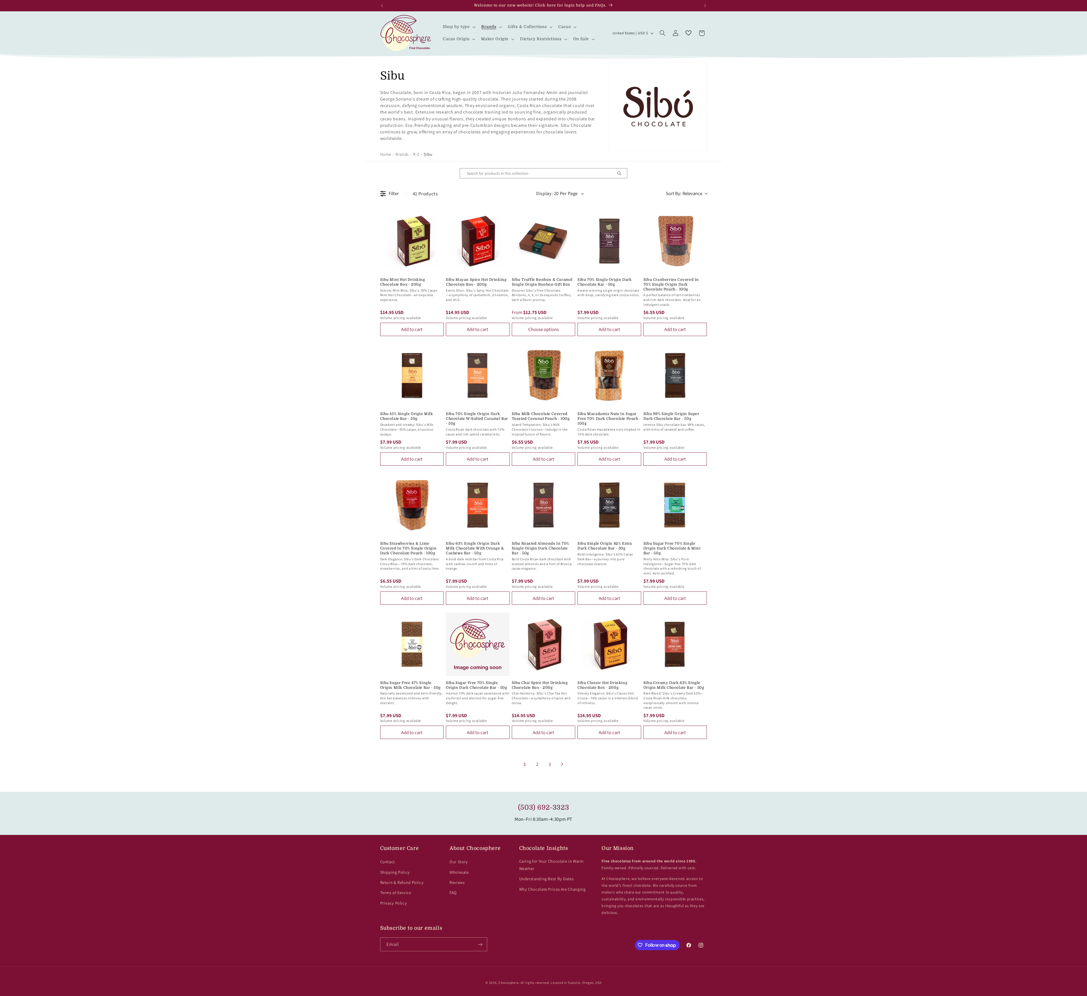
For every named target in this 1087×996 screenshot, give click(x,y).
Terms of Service (395, 892)
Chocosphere (508, 982)
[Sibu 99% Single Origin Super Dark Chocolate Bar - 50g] (675, 375)
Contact (387, 861)
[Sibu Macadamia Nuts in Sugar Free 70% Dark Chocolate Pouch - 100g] (609, 375)
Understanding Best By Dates (546, 878)
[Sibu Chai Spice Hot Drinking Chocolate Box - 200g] (543, 644)
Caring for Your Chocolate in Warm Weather (551, 864)
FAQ (453, 892)
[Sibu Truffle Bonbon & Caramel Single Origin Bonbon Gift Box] (543, 241)
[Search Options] (621, 173)
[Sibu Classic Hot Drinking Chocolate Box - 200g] (609, 644)
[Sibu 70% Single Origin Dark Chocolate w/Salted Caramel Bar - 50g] (478, 375)
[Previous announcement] (382, 5)
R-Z (416, 154)
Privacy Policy (393, 903)
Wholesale (459, 872)
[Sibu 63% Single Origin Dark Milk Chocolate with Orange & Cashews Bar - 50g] (478, 505)
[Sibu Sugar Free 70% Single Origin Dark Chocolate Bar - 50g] (478, 644)
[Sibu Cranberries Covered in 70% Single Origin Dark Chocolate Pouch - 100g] (675, 241)
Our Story (459, 861)
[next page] (562, 764)
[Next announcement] (705, 5)
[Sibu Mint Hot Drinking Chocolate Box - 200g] (412, 241)
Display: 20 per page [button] (557, 193)
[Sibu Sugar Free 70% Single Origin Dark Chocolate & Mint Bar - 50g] (675, 505)
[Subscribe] (480, 944)
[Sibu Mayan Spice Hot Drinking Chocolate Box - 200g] (478, 241)
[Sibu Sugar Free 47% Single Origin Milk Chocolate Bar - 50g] (412, 644)
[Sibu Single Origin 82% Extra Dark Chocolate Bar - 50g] (609, 505)
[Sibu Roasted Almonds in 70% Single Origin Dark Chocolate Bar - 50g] (543, 505)
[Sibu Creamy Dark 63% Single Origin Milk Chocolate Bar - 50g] (675, 644)
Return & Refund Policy (402, 882)
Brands (402, 154)
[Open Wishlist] (688, 33)
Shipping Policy (395, 872)
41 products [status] (425, 194)
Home (385, 154)
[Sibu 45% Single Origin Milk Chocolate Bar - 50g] (412, 375)
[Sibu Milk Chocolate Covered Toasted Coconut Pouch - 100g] (543, 375)
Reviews (457, 882)
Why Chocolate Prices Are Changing (552, 889)
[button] (458, 27)
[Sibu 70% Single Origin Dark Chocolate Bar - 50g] (609, 241)
